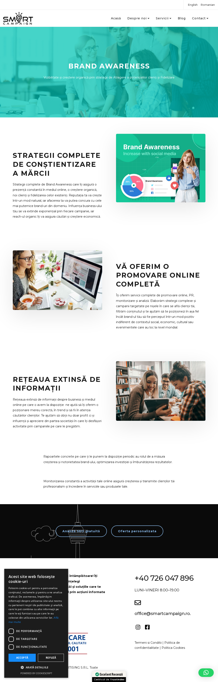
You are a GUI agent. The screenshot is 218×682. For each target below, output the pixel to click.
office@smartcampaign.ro (162, 613)
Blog (182, 18)
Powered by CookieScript (36, 673)
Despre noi (137, 18)
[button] (206, 672)
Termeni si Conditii (148, 643)
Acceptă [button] (22, 657)
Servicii (162, 18)
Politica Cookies (173, 648)
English (193, 4)
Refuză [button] (51, 657)
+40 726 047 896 (164, 578)
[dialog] (36, 623)
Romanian (208, 4)
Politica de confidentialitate (157, 645)
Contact (199, 18)
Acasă (116, 18)
